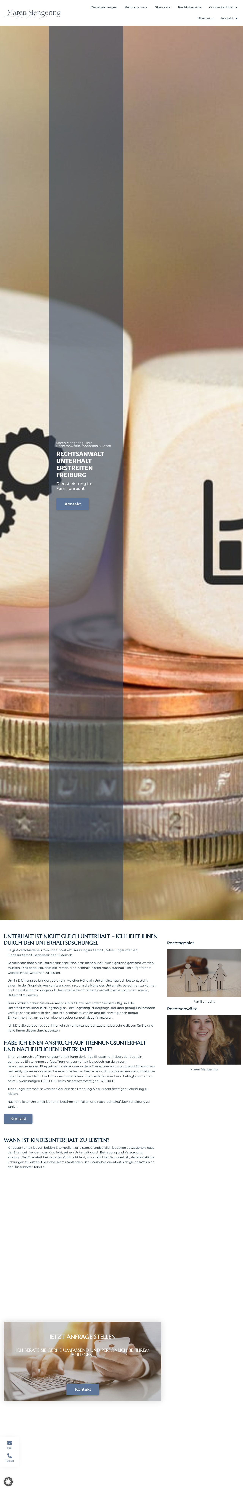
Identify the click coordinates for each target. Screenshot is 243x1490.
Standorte (162, 7)
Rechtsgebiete (136, 7)
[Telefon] (9, 1455)
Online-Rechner (221, 7)
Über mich (205, 18)
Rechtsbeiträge (190, 7)
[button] (8, 1481)
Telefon (9, 1460)
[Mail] (9, 1442)
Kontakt (227, 18)
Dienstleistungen (104, 7)
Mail (9, 1447)
